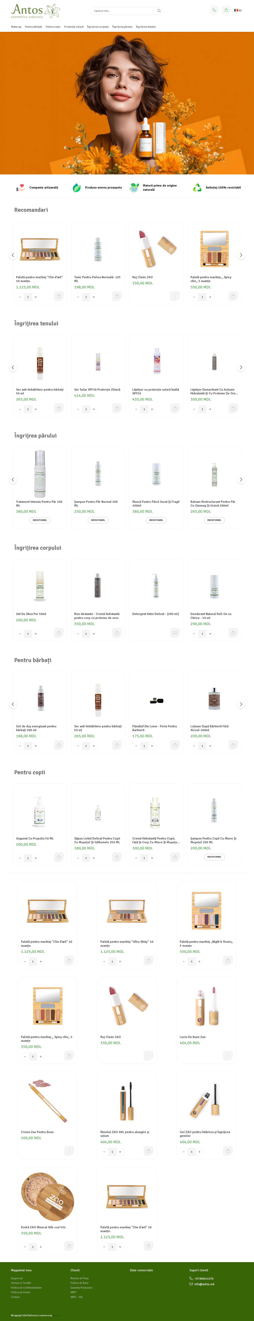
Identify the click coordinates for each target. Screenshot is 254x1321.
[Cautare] (159, 11)
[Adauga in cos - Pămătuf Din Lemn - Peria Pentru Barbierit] (175, 745)
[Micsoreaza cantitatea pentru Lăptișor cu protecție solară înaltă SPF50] (136, 409)
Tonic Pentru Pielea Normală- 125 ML (97, 279)
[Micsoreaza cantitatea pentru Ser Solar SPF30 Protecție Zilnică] (78, 409)
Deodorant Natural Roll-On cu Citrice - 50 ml (210, 616)
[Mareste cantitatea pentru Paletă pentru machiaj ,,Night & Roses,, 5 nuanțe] (200, 962)
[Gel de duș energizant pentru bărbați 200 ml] (40, 699)
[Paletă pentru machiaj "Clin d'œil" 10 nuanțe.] (127, 1197)
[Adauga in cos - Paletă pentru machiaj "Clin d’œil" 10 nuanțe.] (59, 296)
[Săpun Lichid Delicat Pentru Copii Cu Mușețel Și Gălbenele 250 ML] (98, 811)
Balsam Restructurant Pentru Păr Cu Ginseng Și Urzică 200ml (212, 504)
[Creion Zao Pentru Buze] (47, 1101)
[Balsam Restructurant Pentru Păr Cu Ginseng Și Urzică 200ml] (214, 474)
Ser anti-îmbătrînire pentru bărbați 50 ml (40, 391)
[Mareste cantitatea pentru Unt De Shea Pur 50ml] (36, 634)
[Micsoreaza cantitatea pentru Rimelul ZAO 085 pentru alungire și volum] (104, 1152)
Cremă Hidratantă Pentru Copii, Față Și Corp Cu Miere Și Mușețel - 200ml (156, 840)
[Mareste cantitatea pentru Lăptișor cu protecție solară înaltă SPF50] (152, 409)
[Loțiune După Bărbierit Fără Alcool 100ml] (214, 699)
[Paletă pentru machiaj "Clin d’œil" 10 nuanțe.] (40, 249)
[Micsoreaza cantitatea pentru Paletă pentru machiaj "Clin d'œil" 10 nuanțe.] (104, 1247)
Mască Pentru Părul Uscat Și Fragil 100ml (156, 504)
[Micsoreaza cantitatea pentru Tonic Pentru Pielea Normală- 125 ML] (78, 297)
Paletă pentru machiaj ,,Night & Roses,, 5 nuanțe (206, 943)
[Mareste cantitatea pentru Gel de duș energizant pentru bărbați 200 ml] (36, 746)
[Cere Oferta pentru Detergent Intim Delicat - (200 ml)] (175, 633)
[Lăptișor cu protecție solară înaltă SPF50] (156, 362)
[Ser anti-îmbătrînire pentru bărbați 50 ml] (40, 362)
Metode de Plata (79, 1278)
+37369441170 (203, 1278)
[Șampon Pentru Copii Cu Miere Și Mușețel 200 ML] (214, 811)
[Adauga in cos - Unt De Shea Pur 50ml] (59, 633)
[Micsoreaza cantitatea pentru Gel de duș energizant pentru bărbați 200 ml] (20, 746)
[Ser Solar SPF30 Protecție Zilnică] (98, 362)
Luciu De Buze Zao (193, 1037)
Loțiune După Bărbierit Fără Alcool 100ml (209, 728)
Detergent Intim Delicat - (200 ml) (155, 614)
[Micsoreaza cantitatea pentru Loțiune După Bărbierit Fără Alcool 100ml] (194, 746)
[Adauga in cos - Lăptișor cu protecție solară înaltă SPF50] (175, 408)
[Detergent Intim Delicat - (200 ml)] (156, 586)
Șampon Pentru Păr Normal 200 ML (96, 504)
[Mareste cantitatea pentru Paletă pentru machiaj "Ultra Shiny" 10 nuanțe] (120, 962)
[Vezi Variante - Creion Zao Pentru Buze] (69, 1151)
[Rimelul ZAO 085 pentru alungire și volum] (127, 1101)
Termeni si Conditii (21, 1283)
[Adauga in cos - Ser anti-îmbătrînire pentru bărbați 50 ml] (59, 408)
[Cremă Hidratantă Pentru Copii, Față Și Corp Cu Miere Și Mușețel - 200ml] (156, 811)
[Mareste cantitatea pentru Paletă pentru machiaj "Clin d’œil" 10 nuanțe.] (36, 297)
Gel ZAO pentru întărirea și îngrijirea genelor (205, 1134)
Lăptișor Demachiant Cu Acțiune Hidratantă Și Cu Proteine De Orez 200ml (213, 391)
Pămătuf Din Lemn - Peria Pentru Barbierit (154, 728)
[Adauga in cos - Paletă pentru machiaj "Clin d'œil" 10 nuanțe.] (149, 1246)
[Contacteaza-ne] (214, 10)
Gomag (56, 1315)
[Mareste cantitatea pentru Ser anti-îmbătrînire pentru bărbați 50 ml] (36, 409)
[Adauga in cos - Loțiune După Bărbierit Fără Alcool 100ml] (233, 745)
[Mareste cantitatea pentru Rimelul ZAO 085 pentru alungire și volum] (120, 1152)
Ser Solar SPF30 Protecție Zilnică (97, 390)
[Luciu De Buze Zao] (206, 1006)
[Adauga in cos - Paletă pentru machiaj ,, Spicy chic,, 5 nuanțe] (233, 296)
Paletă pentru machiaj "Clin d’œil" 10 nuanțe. (39, 279)
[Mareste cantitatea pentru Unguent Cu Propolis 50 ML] (36, 858)
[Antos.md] (127, 103)
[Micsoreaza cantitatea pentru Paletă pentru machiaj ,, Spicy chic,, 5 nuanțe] (194, 297)
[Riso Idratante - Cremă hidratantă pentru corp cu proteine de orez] (98, 586)
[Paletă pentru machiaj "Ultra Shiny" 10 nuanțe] (127, 911)
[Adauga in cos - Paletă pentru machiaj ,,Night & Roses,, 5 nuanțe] (228, 961)
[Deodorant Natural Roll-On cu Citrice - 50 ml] (214, 586)
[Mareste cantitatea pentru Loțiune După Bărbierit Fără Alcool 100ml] (210, 746)
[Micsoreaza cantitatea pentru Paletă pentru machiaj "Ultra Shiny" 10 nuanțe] (104, 962)
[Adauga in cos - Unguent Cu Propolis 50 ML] (59, 857)
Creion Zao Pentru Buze (37, 1132)
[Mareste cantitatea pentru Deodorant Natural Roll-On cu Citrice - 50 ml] (210, 634)
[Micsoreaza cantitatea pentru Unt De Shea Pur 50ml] (20, 634)
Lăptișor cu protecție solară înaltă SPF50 (155, 391)
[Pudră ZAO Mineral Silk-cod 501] (47, 1197)
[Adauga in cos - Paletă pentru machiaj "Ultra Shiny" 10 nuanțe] (149, 961)
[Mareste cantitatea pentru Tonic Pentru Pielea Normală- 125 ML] (94, 297)
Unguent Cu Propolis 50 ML (35, 838)
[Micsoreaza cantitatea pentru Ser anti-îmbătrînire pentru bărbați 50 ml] (20, 409)
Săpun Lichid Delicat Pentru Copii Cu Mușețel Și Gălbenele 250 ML (97, 840)
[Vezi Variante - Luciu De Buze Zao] (228, 1056)
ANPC (73, 1292)
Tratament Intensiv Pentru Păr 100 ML (39, 504)
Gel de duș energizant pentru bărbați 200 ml (36, 728)
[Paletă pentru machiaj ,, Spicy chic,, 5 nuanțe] (214, 249)
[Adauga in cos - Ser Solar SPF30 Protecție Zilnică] (117, 408)
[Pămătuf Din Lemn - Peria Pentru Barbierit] (156, 699)
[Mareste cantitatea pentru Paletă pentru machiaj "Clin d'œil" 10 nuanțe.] (120, 1247)
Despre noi (17, 1278)
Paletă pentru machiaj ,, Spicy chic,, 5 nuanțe (210, 279)
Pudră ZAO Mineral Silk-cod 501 (43, 1227)
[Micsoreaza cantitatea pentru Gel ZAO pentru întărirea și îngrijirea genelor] (184, 1152)
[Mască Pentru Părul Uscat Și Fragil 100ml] (156, 474)
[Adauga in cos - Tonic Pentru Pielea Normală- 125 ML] (117, 296)
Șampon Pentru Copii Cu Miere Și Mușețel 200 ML (213, 840)
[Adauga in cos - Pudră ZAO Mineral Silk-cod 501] (69, 1246)
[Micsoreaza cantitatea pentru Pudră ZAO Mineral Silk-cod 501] (25, 1247)
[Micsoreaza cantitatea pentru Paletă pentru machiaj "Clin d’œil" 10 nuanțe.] (20, 297)
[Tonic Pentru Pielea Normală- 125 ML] (98, 249)
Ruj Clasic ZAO (142, 277)
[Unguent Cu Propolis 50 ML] (40, 811)
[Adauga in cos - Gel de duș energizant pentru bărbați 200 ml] (59, 745)
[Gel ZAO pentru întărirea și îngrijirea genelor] (206, 1101)
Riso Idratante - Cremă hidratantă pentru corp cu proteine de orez (96, 616)
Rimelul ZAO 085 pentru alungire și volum (124, 1134)
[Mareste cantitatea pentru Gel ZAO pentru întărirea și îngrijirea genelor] (200, 1152)
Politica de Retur (79, 1283)
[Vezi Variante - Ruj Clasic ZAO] (175, 296)
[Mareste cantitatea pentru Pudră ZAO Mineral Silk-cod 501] (41, 1247)
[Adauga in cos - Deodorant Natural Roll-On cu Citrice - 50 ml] (233, 633)
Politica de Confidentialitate (26, 1287)
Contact (15, 1297)
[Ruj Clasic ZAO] (156, 249)
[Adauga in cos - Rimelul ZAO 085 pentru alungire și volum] (149, 1151)
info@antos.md (204, 1284)
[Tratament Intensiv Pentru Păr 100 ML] (40, 474)
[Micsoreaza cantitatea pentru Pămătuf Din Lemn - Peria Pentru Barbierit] (136, 746)
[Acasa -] (36, 11)
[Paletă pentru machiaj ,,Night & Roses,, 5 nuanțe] (206, 911)
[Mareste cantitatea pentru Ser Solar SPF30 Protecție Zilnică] (94, 409)
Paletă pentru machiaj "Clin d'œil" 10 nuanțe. (126, 1229)
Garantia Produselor (81, 1287)
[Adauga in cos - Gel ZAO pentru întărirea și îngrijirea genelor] (228, 1151)
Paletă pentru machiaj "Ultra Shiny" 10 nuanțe (126, 943)
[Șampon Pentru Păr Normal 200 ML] (98, 474)
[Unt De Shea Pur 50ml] (40, 586)
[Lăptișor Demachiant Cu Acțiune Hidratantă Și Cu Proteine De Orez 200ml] (214, 362)
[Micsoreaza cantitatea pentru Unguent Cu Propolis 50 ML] (20, 858)
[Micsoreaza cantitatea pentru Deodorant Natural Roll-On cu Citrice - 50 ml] (194, 634)
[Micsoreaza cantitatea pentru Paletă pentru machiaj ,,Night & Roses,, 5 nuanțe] (184, 962)
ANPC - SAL (76, 1297)
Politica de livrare (20, 1292)
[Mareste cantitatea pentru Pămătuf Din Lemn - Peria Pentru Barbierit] (152, 746)
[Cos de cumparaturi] (226, 10)
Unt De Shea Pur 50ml (31, 614)
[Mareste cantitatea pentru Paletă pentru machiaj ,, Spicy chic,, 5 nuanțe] (210, 297)
